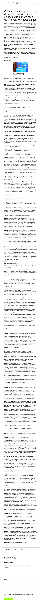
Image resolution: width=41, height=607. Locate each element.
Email (5, 584)
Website (6, 589)
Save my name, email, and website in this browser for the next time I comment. (19, 595)
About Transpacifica (31, 3)
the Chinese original (22, 48)
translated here (10, 30)
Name (5, 579)
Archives (37, 3)
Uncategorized (13, 549)
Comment (6, 567)
